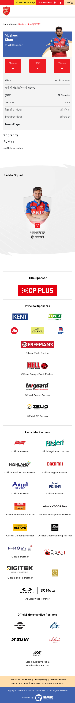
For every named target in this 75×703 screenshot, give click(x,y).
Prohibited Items (58, 680)
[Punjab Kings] (6, 11)
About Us (35, 683)
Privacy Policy (40, 680)
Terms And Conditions (20, 680)
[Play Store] (55, 2)
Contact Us (16, 683)
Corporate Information (53, 683)
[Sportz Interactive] (43, 697)
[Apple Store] (61, 2)
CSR (26, 683)
